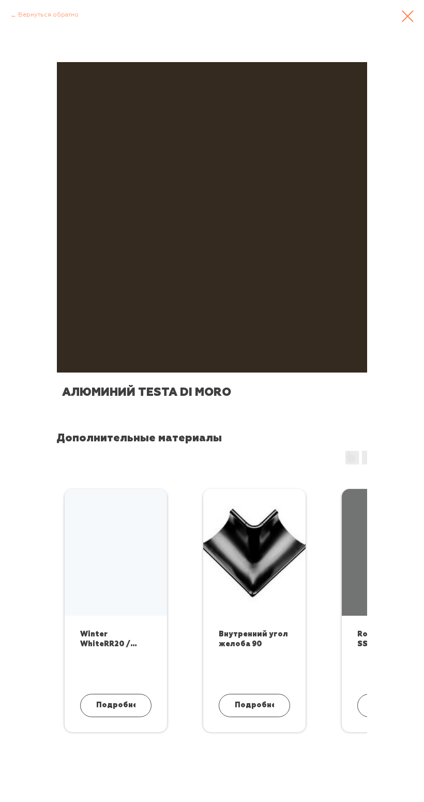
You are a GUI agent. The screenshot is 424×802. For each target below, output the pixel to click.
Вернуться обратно (48, 15)
